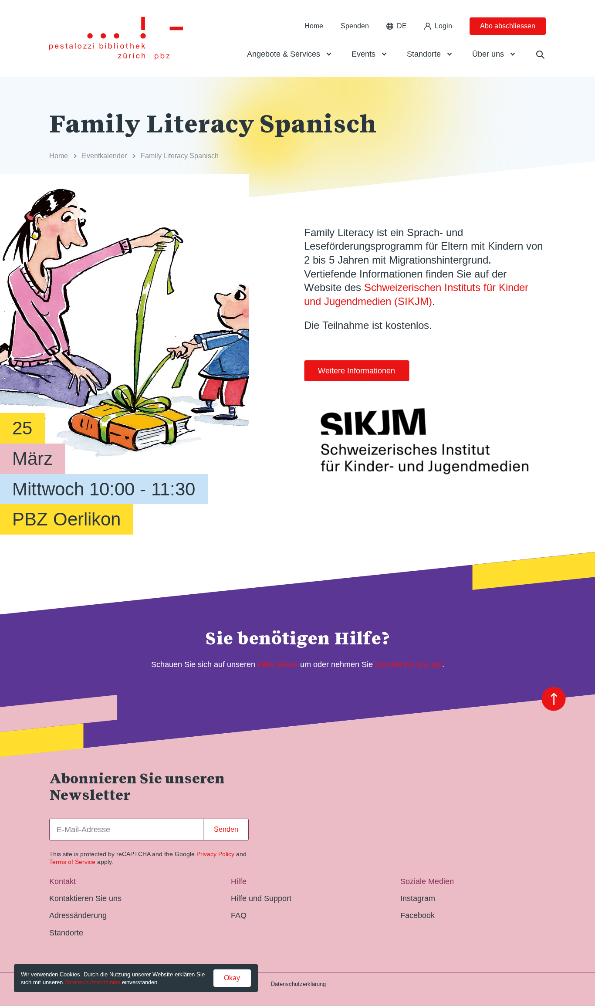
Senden (226, 829)
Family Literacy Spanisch (180, 155)
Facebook (417, 915)
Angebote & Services (283, 54)
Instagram (417, 898)
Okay (232, 978)
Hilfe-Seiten (277, 664)
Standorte (424, 54)
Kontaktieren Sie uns (85, 898)
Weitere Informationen (356, 370)
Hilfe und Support (261, 898)
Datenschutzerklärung (298, 984)
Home (313, 26)
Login (443, 26)
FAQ (239, 915)
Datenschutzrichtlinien (92, 982)
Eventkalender (104, 155)
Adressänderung (78, 915)
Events (363, 54)
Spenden (355, 26)
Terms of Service (72, 861)
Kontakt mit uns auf (408, 664)
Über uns (488, 54)
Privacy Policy (215, 853)
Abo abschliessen (507, 26)
